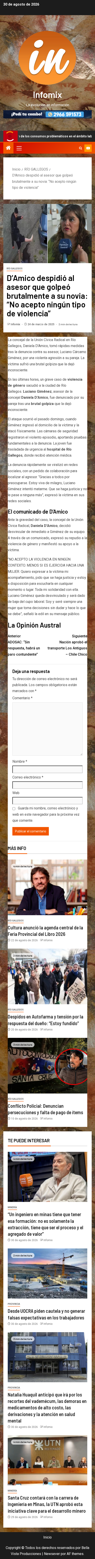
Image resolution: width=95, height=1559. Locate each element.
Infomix (47, 94)
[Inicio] (8, 148)
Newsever (52, 1554)
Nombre (19, 761)
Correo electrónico (27, 777)
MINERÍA (12, 1207)
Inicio (47, 1537)
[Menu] (18, 148)
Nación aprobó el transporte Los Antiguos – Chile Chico (67, 645)
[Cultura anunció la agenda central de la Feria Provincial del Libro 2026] (47, 887)
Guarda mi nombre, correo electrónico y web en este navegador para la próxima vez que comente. (46, 814)
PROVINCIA (14, 1304)
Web (15, 793)
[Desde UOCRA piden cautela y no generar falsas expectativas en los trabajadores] (47, 1273)
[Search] (80, 148)
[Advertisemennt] (47, 114)
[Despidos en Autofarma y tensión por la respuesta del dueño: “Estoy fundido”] (47, 976)
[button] (18, 148)
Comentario (22, 698)
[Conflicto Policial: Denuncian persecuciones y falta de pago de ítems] (47, 1066)
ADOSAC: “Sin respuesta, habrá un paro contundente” (24, 645)
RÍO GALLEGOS (15, 268)
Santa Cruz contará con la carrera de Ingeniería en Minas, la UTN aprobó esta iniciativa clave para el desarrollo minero (47, 1504)
